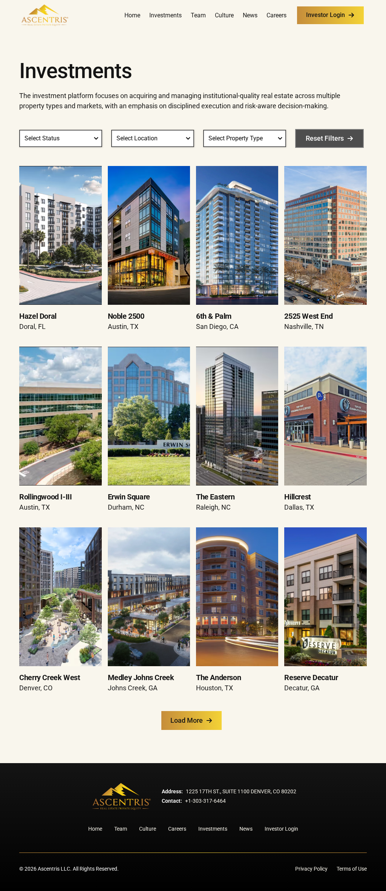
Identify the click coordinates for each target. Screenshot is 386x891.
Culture (224, 15)
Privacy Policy (311, 869)
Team (198, 15)
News (250, 15)
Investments (165, 15)
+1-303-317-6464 (205, 801)
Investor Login (281, 829)
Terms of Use (352, 869)
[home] (44, 15)
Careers (276, 15)
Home (132, 15)
